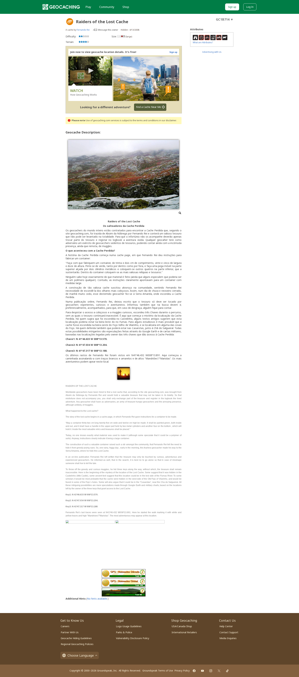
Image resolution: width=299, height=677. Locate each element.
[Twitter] (219, 670)
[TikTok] (227, 670)
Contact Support (228, 632)
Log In (249, 6)
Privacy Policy (182, 670)
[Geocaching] (61, 6)
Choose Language (80, 655)
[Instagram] (211, 670)
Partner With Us (70, 632)
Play (88, 7)
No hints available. (97, 598)
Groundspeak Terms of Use (157, 670)
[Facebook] (194, 670)
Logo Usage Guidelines (129, 626)
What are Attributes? (203, 42)
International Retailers (184, 632)
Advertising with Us (211, 51)
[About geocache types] (70, 21)
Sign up (232, 6)
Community (106, 7)
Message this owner (108, 29)
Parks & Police (124, 632)
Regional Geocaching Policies (77, 644)
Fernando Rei (83, 29)
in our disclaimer (167, 120)
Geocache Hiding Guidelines (76, 638)
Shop (126, 7)
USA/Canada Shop (182, 626)
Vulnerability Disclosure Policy (132, 638)
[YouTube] (202, 670)
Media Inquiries (228, 638)
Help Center (226, 626)
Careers (65, 626)
